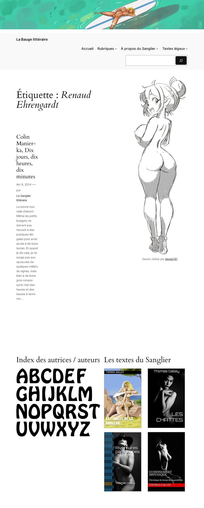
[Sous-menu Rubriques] (116, 49)
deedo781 (171, 259)
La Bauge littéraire (32, 39)
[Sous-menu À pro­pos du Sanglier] (157, 49)
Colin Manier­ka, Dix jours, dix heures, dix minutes (27, 157)
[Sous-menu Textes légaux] (187, 49)
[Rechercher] (181, 60)
